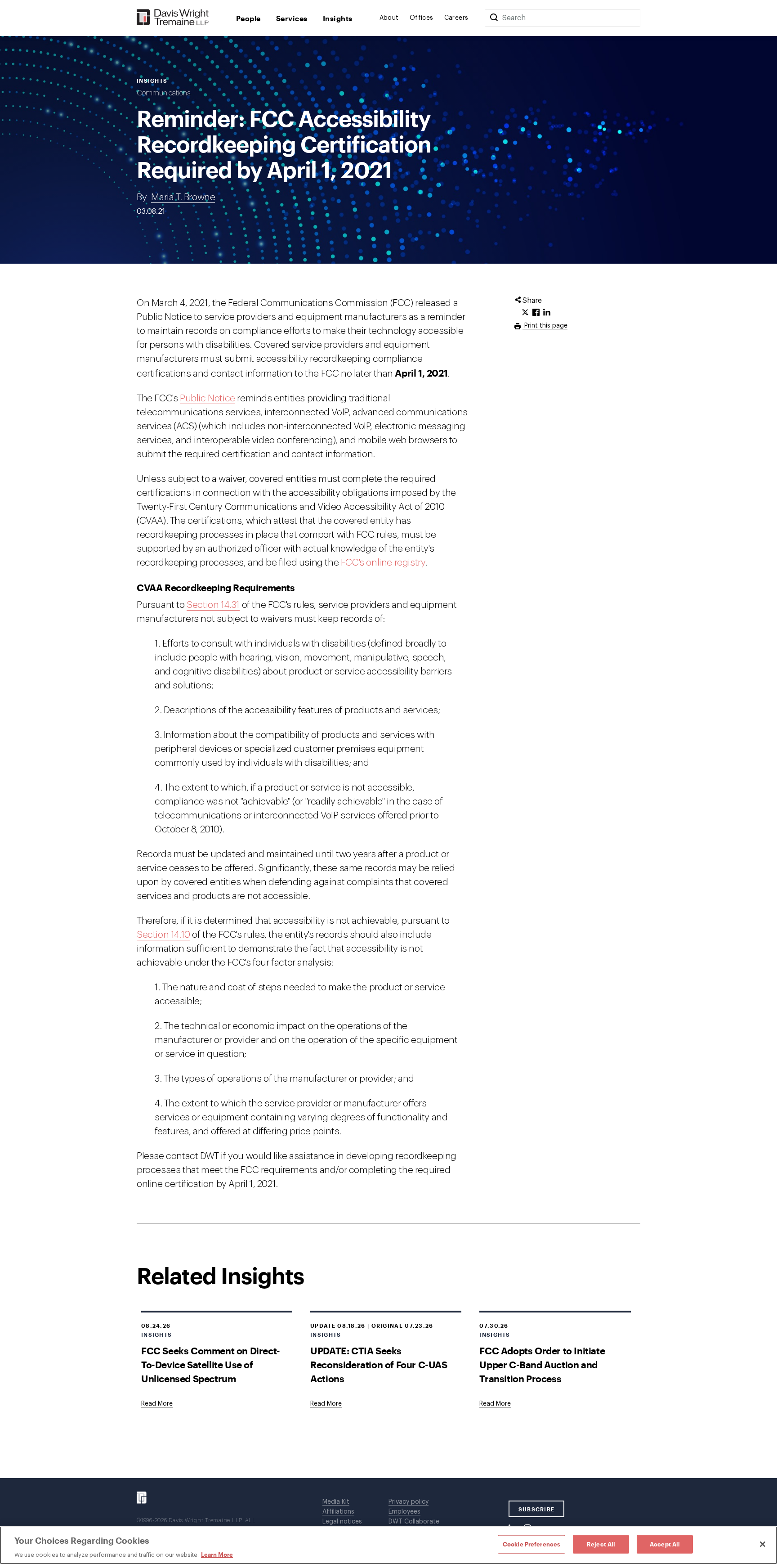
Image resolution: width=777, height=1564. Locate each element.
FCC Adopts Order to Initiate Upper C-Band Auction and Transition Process (542, 1364)
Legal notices (342, 1522)
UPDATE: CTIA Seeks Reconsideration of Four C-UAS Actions (378, 1364)
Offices (421, 18)
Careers (456, 18)
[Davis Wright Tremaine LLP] (173, 18)
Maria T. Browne (183, 197)
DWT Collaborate (413, 1522)
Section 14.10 (163, 934)
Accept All (665, 1543)
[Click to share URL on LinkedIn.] (546, 313)
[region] (388, 1545)
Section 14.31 (213, 605)
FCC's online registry (383, 562)
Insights (338, 18)
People (248, 18)
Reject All (601, 1543)
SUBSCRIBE (536, 1509)
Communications (163, 93)
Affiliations (338, 1512)
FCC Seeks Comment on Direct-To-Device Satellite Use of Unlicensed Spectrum (210, 1364)
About (389, 18)
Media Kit (335, 1502)
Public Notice (207, 398)
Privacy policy (408, 1502)
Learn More (217, 1554)
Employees (404, 1512)
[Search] (494, 18)
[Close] (763, 1544)
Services (292, 18)
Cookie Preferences (531, 1543)
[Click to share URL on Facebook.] (536, 313)
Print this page (544, 326)
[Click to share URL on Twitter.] (525, 313)
